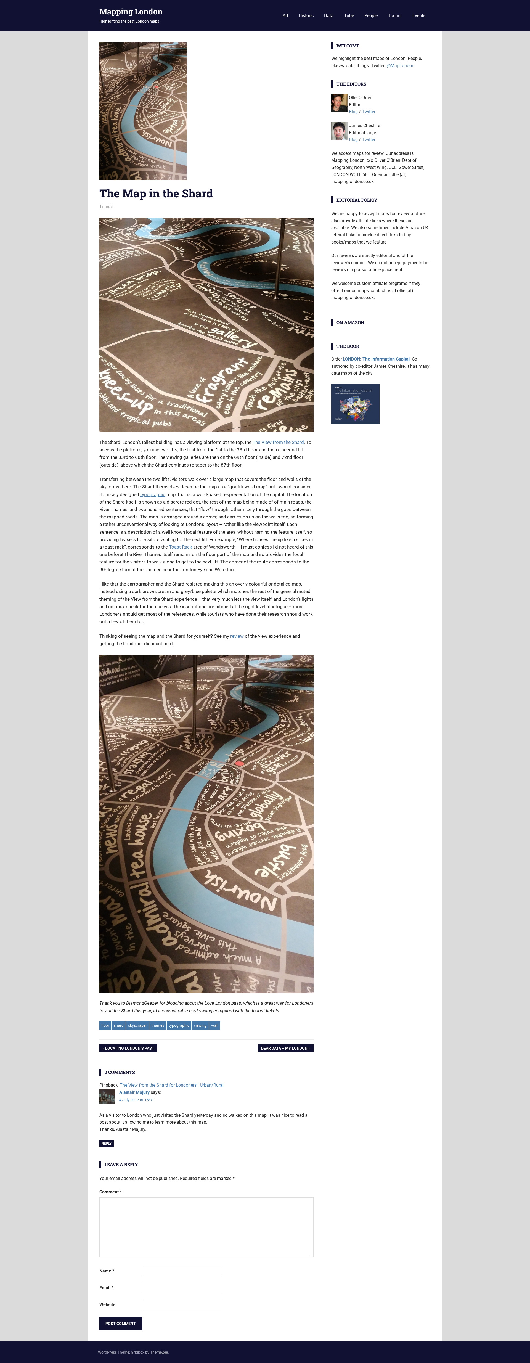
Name (106, 1271)
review (237, 636)
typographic (152, 494)
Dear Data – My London (284, 1049)
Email (106, 1287)
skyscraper (137, 1025)
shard (119, 1025)
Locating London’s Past (129, 1049)
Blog (353, 111)
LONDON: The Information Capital (376, 359)
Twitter (368, 111)
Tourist (395, 15)
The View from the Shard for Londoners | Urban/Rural (172, 1085)
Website (107, 1304)
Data (328, 15)
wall (214, 1025)
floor (105, 1025)
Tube (349, 15)
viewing (200, 1025)
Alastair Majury (134, 1092)
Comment (110, 1192)
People (371, 15)
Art (285, 15)
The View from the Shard (278, 442)
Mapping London (131, 11)
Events (418, 15)
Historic (306, 15)
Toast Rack (180, 547)
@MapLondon (400, 65)
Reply (107, 1143)
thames (157, 1025)
